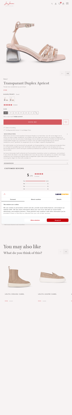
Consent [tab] (13, 199)
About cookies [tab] (36, 199)
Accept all (58, 220)
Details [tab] (59, 199)
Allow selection (35, 220)
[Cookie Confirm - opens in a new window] (61, 194)
